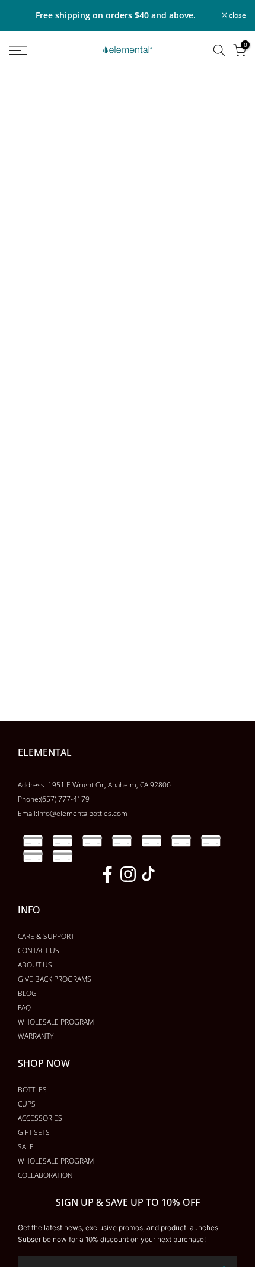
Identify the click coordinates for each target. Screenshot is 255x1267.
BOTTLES (32, 1090)
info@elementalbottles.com (82, 813)
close (236, 15)
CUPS (27, 1104)
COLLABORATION (45, 1175)
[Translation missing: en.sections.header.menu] (35, 50)
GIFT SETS (34, 1132)
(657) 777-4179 (65, 799)
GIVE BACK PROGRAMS (54, 979)
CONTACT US (38, 950)
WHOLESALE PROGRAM (56, 1022)
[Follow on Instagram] (128, 873)
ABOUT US (35, 965)
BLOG (27, 993)
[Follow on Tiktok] (148, 873)
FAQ (24, 1008)
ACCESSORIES (40, 1118)
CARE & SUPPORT (46, 936)
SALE (26, 1147)
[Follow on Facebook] (107, 873)
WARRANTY (35, 1036)
